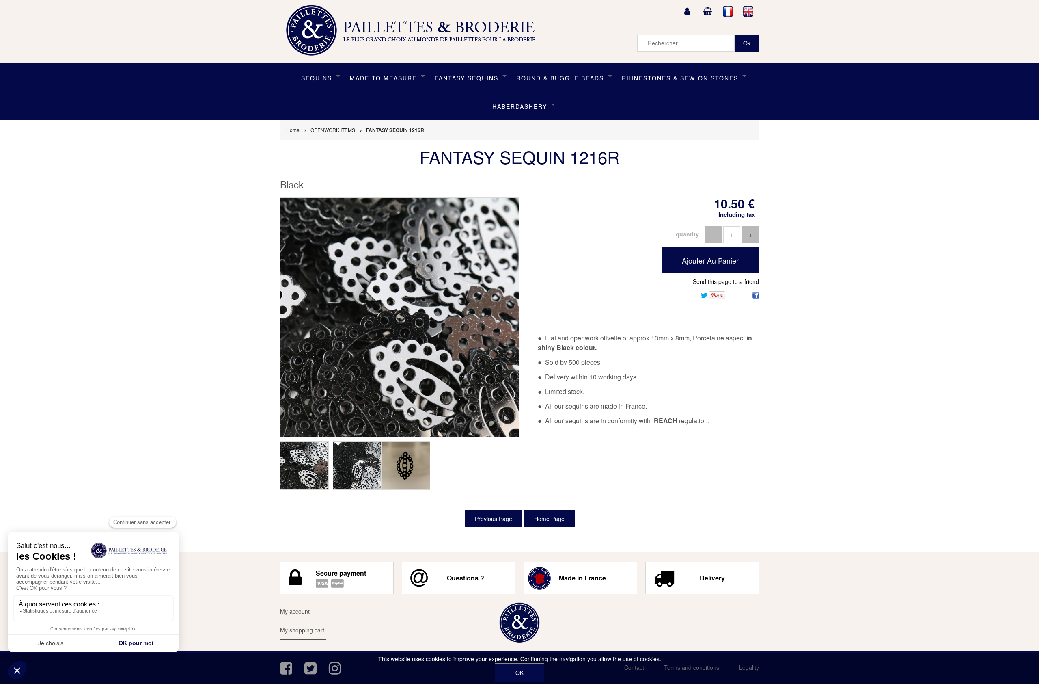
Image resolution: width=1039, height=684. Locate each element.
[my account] (687, 11)
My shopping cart (302, 630)
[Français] (728, 11)
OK (519, 673)
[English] (748, 11)
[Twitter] (704, 294)
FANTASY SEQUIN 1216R (519, 157)
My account (295, 611)
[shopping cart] (707, 11)
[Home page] (413, 30)
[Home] (519, 622)
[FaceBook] (755, 294)
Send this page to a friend (726, 281)
